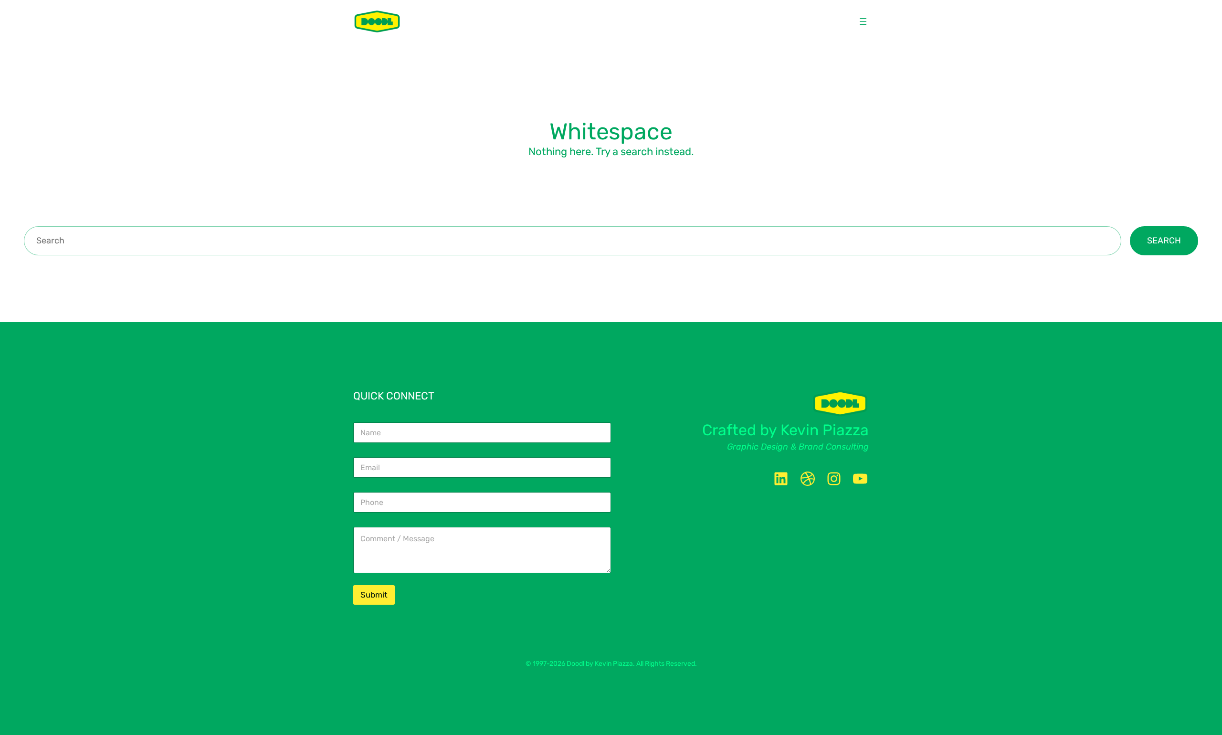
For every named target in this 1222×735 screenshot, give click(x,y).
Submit (374, 594)
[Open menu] (863, 21)
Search (1164, 240)
